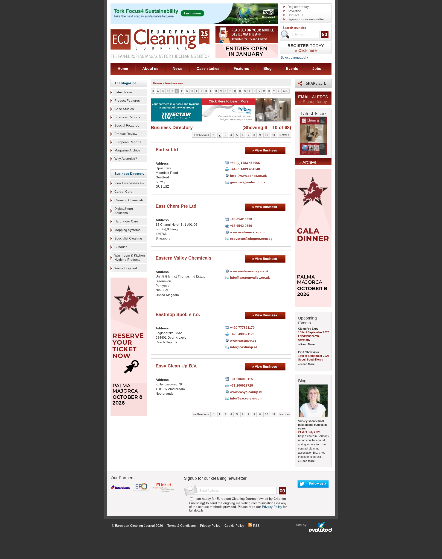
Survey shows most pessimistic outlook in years (312, 425)
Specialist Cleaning (128, 238)
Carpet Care (123, 191)
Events (292, 69)
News (177, 69)
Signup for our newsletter (306, 19)
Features (241, 69)
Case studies (208, 69)
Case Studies (124, 109)
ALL (285, 91)
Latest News (123, 92)
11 (273, 135)
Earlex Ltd (167, 149)
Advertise (294, 11)
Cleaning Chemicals (128, 200)
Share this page (313, 83)
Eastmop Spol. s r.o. (178, 314)
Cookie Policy (234, 525)
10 (266, 135)
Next (282, 135)
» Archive (307, 162)
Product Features (127, 100)
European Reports (127, 142)
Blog (267, 69)
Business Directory (129, 173)
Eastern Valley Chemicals (183, 257)
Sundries (120, 247)
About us (150, 69)
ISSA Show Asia (308, 352)
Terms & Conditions (181, 525)
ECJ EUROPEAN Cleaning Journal (159, 43)
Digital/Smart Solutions (123, 211)
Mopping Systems (127, 230)
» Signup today (313, 101)
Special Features (126, 125)
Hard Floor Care (126, 221)
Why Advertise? (125, 158)
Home (123, 69)
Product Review (125, 134)
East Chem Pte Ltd (176, 206)
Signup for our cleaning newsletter (215, 478)
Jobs (316, 69)
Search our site (294, 28)
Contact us (295, 15)
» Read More (306, 344)
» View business (265, 150)
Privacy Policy (272, 507)
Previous (203, 135)
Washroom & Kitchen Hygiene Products (129, 257)
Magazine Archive (127, 150)
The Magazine (125, 83)
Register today (298, 7)
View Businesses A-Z (129, 183)
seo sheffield (314, 527)
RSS (255, 525)
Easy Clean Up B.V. (176, 365)
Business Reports (127, 117)
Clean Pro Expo (308, 328)
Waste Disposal (125, 268)
